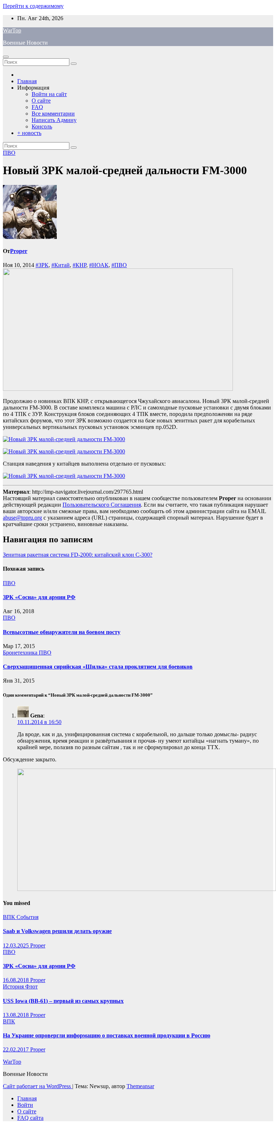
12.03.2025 (16, 945)
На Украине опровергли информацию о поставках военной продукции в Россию (106, 1035)
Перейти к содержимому (33, 6)
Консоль (42, 126)
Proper (18, 251)
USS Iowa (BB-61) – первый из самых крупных (63, 1001)
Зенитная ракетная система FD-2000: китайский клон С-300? (77, 555)
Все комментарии (53, 113)
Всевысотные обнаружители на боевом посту (61, 632)
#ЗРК (42, 265)
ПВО (9, 153)
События (27, 917)
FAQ (37, 107)
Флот (31, 986)
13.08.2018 (16, 1015)
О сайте (41, 101)
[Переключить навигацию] (6, 57)
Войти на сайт (49, 94)
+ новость (29, 133)
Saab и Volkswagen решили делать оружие (57, 931)
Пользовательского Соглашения (102, 505)
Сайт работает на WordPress (37, 1086)
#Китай (60, 265)
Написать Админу (54, 120)
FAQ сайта (30, 1118)
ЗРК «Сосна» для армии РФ (39, 597)
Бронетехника (21, 653)
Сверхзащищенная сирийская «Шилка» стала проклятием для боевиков (98, 667)
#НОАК (99, 265)
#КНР (79, 265)
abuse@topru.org (22, 518)
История (14, 986)
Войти (25, 1105)
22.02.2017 (16, 1049)
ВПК (10, 917)
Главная (27, 81)
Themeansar (140, 1086)
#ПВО (119, 265)
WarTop (12, 30)
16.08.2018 (16, 980)
